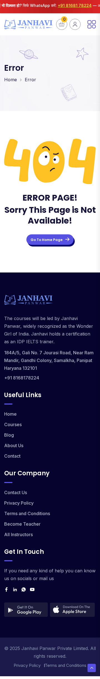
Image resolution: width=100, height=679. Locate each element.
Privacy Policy (19, 503)
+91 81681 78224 (72, 5)
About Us (13, 445)
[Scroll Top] (92, 668)
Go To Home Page (46, 239)
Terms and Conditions (27, 513)
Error (30, 79)
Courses (13, 424)
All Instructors (18, 534)
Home (10, 79)
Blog (9, 435)
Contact (12, 456)
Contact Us (15, 492)
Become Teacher (22, 524)
